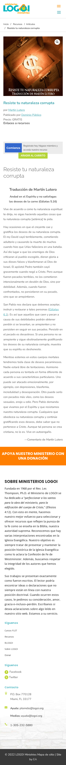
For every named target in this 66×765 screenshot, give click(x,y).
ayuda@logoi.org (31, 716)
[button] (57, 42)
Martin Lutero (16, 110)
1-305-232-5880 (21, 725)
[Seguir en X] (6, 677)
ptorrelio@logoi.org (32, 708)
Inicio (6, 24)
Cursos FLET (11, 630)
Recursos (17, 24)
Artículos (30, 24)
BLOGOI (9, 642)
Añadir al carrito (33, 155)
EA (35, 759)
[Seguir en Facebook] (6, 672)
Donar (8, 655)
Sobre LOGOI (11, 648)
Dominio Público (31, 115)
